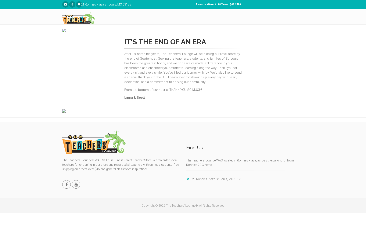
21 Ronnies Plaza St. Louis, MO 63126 (81, 4)
